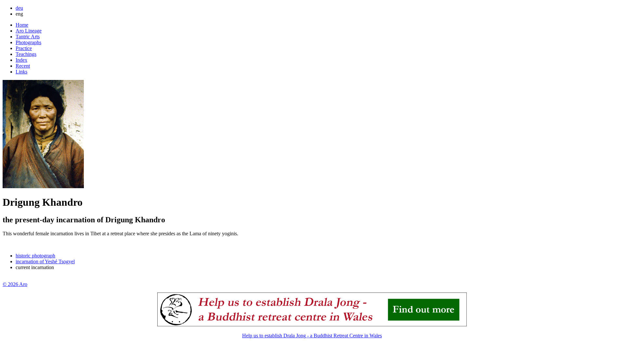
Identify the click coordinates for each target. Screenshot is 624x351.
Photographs (28, 42)
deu (19, 8)
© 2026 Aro (15, 284)
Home (22, 25)
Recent (23, 66)
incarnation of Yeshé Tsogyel (45, 261)
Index (21, 60)
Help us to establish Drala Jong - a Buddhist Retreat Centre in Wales (312, 335)
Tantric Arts (28, 36)
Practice (24, 48)
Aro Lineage (29, 30)
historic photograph (35, 255)
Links (21, 71)
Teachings (26, 54)
